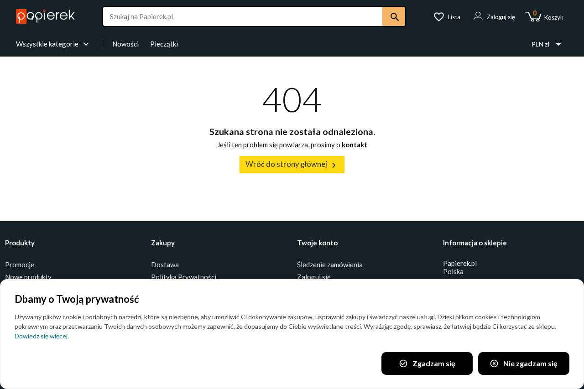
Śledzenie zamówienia (330, 264)
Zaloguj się (314, 277)
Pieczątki (164, 44)
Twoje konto (317, 243)
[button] (494, 16)
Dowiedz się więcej (41, 336)
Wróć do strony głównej (292, 165)
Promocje (19, 264)
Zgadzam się (427, 363)
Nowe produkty (28, 277)
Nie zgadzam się (524, 363)
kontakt (354, 144)
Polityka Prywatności (183, 277)
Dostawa (165, 264)
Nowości (125, 44)
